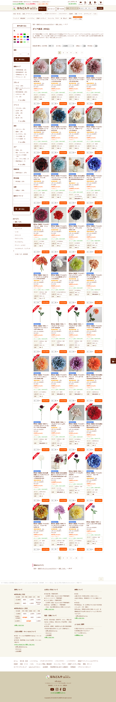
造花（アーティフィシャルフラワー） (33, 13)
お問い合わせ (58, 681)
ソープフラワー (71, 661)
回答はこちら (79, 635)
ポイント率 (43, 4)
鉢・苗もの (64, 18)
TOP (34, 24)
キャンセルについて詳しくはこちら (25, 644)
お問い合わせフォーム (21, 646)
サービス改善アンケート (58, 692)
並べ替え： (59, 46)
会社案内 (45, 667)
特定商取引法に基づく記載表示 (59, 667)
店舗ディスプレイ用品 (74, 664)
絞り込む (22, 59)
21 (76, 52)
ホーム (16, 661)
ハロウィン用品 (77, 19)
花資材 (71, 13)
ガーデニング (87, 13)
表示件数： (45, 46)
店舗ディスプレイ (41, 18)
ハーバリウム (30, 18)
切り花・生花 (24, 661)
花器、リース (78, 13)
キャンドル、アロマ (53, 18)
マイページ (18, 649)
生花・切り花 (16, 13)
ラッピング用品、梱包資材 (44, 664)
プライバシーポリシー (84, 667)
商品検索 (100, 8)
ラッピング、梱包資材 (19, 18)
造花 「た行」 (18, 222)
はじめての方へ (73, 3)
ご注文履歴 (18, 651)
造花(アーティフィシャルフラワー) (45, 24)
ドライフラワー (63, 13)
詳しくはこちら (20, 625)
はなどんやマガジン (34, 667)
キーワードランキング (20, 667)
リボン (95, 13)
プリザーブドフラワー (51, 13)
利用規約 (73, 667)
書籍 (70, 18)
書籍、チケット (87, 664)
